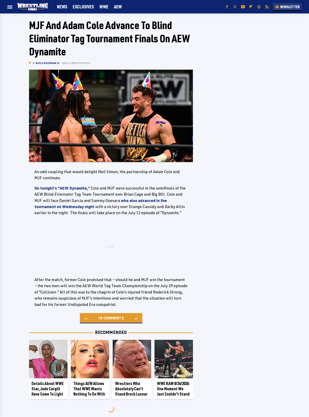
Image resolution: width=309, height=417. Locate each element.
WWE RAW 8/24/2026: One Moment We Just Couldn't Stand (173, 389)
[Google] (259, 7)
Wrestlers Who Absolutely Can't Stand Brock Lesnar (131, 389)
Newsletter (290, 6)
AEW (118, 6)
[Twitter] (235, 7)
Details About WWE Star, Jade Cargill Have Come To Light (48, 389)
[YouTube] (243, 7)
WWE (103, 6)
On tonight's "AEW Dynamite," (62, 188)
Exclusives (83, 6)
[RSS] (267, 7)
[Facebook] (227, 7)
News (62, 6)
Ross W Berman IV (47, 63)
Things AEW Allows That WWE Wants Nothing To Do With (89, 389)
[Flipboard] (251, 7)
